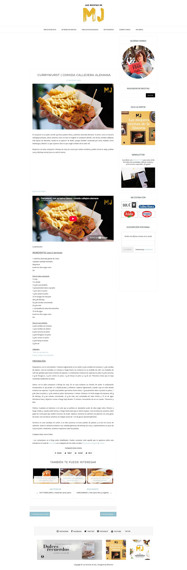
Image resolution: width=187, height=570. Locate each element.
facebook (77, 531)
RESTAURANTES (109, 30)
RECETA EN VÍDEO (39, 191)
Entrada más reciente (41, 514)
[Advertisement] (73, 51)
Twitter (101, 443)
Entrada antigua (107, 514)
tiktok (127, 531)
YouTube (52, 443)
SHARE (59, 453)
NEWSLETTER (138, 160)
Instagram (94, 443)
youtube (117, 531)
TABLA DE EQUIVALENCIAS (90, 30)
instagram (63, 531)
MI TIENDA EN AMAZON (69, 30)
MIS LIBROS (139, 30)
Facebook (86, 443)
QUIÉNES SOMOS (124, 30)
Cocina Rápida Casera (73, 80)
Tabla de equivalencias (40, 352)
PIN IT (90, 453)
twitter (90, 531)
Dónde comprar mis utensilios (43, 355)
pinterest (104, 531)
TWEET (69, 453)
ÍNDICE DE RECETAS (50, 30)
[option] (46, 477)
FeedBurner (149, 249)
